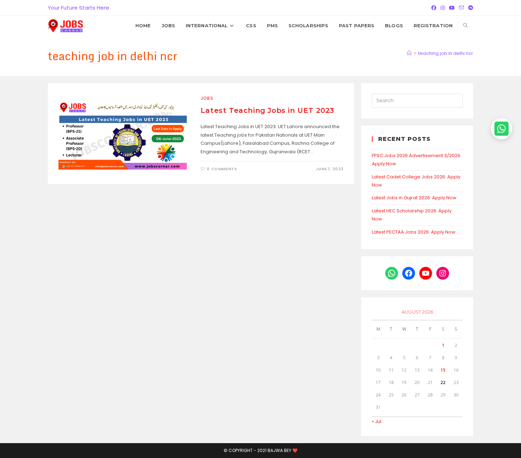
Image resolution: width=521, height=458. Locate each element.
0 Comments (222, 169)
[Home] (409, 53)
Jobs (207, 98)
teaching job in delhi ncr (445, 53)
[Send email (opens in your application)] (461, 7)
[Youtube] (452, 7)
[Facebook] (433, 7)
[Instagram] (442, 7)
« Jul (376, 421)
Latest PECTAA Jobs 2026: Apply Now (413, 232)
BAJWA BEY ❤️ (283, 450)
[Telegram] (469, 7)
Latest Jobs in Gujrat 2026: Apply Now (414, 197)
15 (443, 370)
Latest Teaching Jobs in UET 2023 (267, 110)
